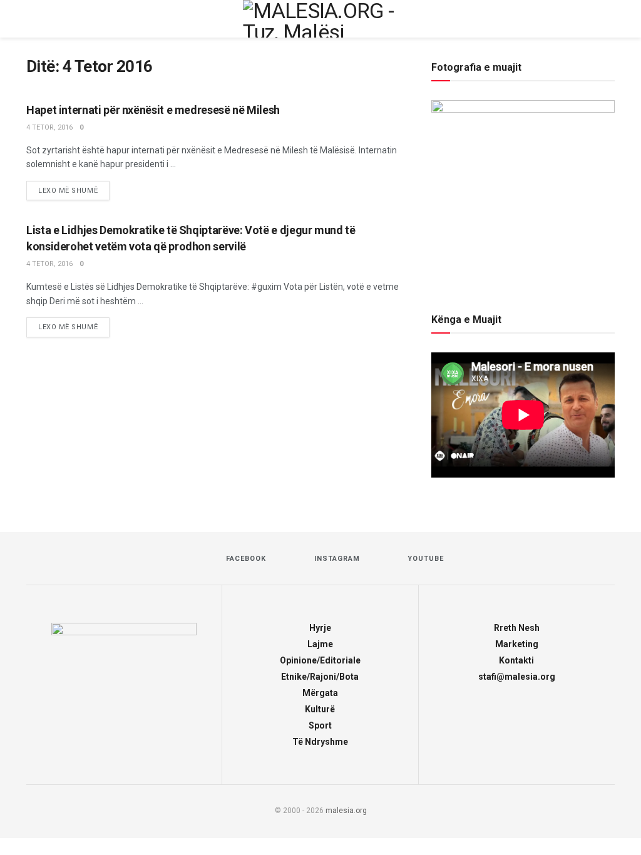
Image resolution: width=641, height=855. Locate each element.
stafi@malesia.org (516, 677)
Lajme (320, 644)
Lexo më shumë (74, 191)
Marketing (516, 644)
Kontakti (516, 660)
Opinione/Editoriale (320, 660)
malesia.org (346, 810)
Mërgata (320, 693)
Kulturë (320, 709)
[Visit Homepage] (320, 19)
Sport (320, 725)
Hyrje (320, 628)
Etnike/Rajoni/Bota (320, 677)
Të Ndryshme (320, 742)
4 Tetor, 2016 (49, 127)
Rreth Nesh (517, 628)
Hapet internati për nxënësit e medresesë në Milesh (153, 109)
